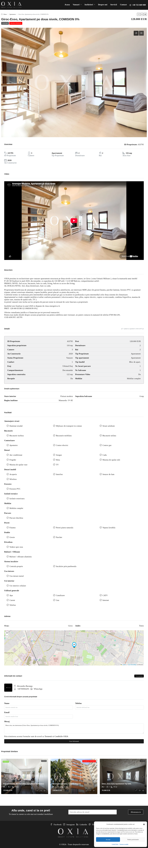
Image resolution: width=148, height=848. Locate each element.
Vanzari (76, 4)
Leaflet (124, 664)
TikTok (94, 824)
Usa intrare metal (16, 576)
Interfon (59, 474)
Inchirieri (89, 4)
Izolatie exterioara (16, 498)
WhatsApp (38, 689)
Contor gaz (106, 445)
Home (5, 14)
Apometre (13, 445)
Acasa (67, 4)
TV (57, 464)
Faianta (12, 527)
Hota (58, 460)
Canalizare (60, 595)
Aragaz (59, 455)
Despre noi (102, 4)
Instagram (70, 824)
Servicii (113, 4)
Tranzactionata (15, 23)
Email (6, 712)
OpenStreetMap (132, 664)
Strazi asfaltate (108, 426)
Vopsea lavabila (108, 527)
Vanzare (5, 23)
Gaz (57, 600)
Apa (11, 595)
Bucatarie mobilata (64, 435)
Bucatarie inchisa (16, 435)
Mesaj (7, 721)
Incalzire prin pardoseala (66, 566)
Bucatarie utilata (109, 435)
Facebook (57, 824)
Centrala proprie (16, 566)
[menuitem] (137, 5)
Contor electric (62, 445)
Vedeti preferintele (133, 839)
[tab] (136, 33)
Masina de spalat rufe (111, 460)
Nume (6, 703)
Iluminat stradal (16, 426)
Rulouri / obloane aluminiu (20, 556)
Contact (123, 4)
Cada (104, 455)
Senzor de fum (108, 474)
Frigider (12, 460)
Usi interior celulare (17, 586)
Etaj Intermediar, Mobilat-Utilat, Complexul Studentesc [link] (23, 784)
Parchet (59, 537)
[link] (24, 776)
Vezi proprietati (139, 676)
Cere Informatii (74, 741)
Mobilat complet (16, 508)
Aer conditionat (15, 455)
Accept (108, 839)
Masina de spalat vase (18, 464)
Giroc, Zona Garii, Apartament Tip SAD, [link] (116, 784)
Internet (105, 600)
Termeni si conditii (124, 844)
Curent (12, 600)
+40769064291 (23, 689)
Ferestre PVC (14, 489)
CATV (105, 595)
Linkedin (83, 824)
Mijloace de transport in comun (69, 426)
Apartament (12, 14)
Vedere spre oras (16, 547)
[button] (144, 824)
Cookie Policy (115, 844)
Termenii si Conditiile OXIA (56, 736)
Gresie (12, 537)
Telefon (12, 605)
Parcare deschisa (16, 518)
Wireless (13, 479)
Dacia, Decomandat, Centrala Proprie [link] (67, 784)
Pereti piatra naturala (64, 527)
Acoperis (13, 474)
